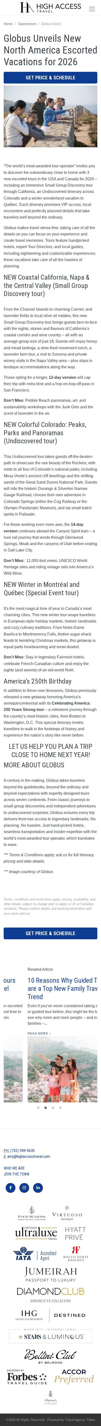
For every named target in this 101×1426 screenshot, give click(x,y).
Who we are (14, 1168)
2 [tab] (46, 1109)
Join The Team (16, 1174)
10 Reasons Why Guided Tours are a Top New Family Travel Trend (47, 988)
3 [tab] (54, 1109)
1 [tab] (39, 1109)
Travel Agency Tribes (80, 1420)
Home (8, 24)
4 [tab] (61, 1109)
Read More (16, 1033)
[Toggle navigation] (92, 9)
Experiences (27, 24)
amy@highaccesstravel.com (28, 1156)
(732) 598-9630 (22, 1150)
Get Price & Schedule (51, 78)
